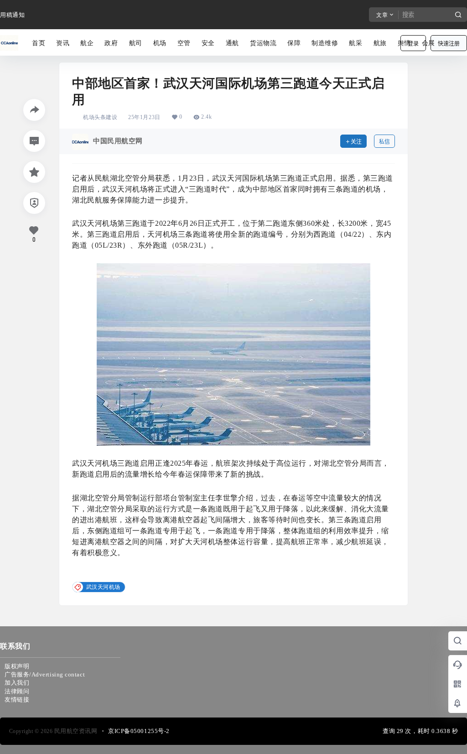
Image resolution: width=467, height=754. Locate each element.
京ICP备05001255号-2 (139, 731)
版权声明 (17, 666)
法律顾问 (17, 691)
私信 (384, 141)
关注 (356, 141)
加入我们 (17, 682)
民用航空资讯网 (74, 731)
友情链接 (17, 699)
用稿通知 (12, 14)
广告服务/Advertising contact (45, 674)
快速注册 (449, 43)
